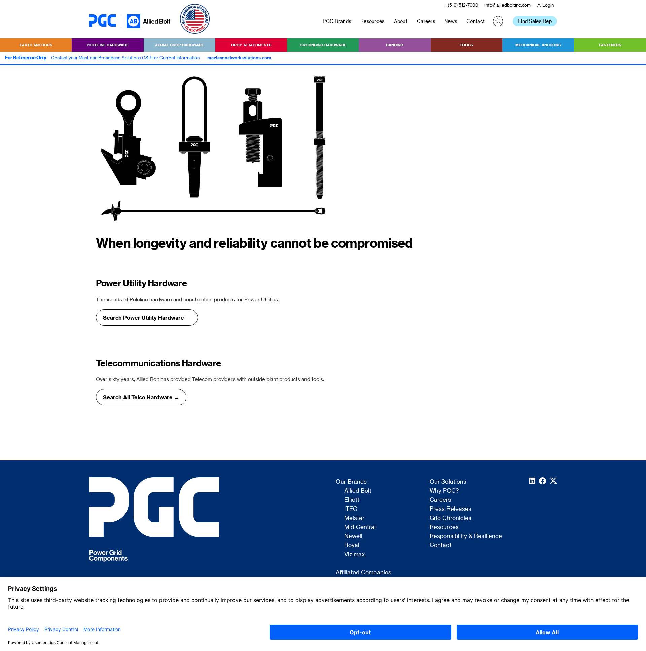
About (400, 21)
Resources (372, 21)
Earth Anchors (36, 45)
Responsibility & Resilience (466, 536)
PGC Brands (337, 21)
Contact (475, 21)
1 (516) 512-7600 (461, 4)
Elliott (351, 500)
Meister (354, 518)
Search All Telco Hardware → (141, 397)
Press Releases (450, 509)
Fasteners (610, 45)
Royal (351, 545)
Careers (426, 21)
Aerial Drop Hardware (179, 45)
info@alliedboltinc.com (508, 4)
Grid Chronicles (450, 518)
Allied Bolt (357, 491)
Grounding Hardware (323, 45)
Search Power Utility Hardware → (147, 317)
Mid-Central (360, 527)
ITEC (350, 509)
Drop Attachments (251, 45)
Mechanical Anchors (538, 45)
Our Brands (351, 482)
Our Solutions (448, 482)
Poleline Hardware (108, 45)
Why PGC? (444, 491)
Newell (353, 536)
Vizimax (354, 554)
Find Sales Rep (535, 21)
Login (545, 5)
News (450, 21)
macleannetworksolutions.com (239, 57)
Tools (466, 45)
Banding (394, 45)
